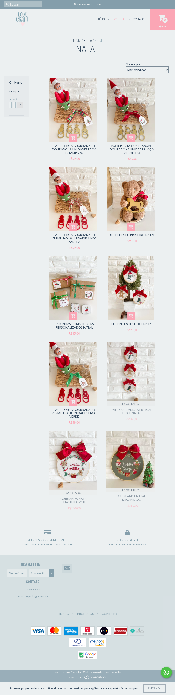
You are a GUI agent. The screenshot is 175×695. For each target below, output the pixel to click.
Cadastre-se (85, 4)
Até (14, 99)
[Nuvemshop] (87, 678)
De (10, 99)
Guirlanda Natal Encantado (132, 497)
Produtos (118, 19)
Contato (138, 19)
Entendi (154, 688)
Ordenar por (133, 64)
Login (98, 4)
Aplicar (20, 105)
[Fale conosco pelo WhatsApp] (166, 672)
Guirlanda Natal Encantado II (74, 500)
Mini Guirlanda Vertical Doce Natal (132, 411)
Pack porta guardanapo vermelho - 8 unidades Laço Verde (74, 413)
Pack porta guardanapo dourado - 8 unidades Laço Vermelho (132, 149)
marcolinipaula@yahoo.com (33, 596)
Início (101, 19)
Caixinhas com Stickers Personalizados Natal (74, 325)
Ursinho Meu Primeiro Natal (132, 235)
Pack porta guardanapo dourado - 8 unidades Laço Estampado (74, 149)
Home (88, 40)
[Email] (67, 568)
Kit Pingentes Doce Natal (132, 324)
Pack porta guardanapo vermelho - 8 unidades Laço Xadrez (74, 238)
